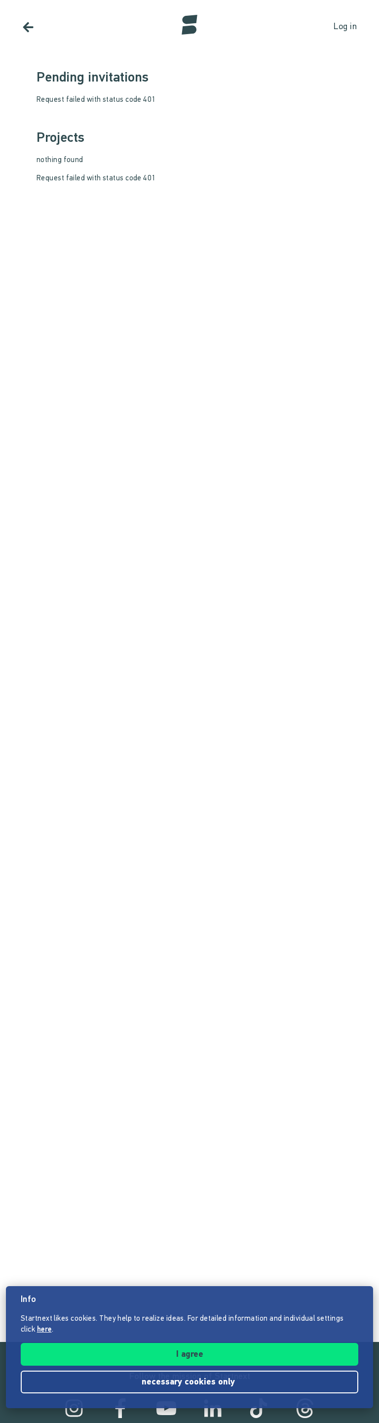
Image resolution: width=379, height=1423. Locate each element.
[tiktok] (258, 1408)
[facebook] (120, 1408)
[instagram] (74, 1408)
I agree (189, 1354)
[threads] (305, 1408)
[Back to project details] (28, 27)
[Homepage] (189, 25)
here (44, 1330)
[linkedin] (213, 1408)
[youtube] (166, 1408)
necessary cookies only (189, 1382)
